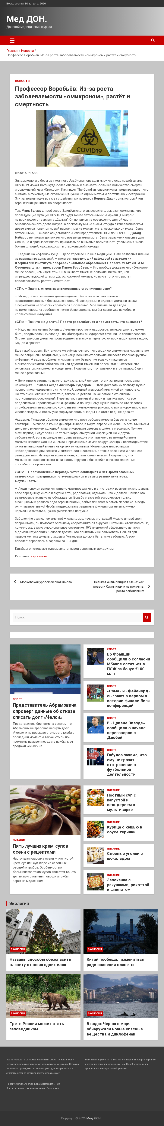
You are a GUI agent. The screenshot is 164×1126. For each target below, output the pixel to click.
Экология (19, 903)
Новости (22, 81)
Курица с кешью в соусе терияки (124, 829)
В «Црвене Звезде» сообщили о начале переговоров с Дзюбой (126, 730)
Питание (19, 840)
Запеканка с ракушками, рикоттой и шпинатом (128, 884)
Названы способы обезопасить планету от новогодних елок (40, 962)
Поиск (147, 617)
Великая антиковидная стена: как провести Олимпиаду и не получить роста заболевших (118, 586)
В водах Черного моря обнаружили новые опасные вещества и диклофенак (115, 1029)
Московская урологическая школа (46, 582)
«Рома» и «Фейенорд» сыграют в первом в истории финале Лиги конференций (128, 698)
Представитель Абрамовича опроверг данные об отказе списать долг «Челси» (44, 711)
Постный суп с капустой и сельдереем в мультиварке (121, 802)
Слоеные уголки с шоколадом (125, 856)
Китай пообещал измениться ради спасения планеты (115, 962)
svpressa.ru (39, 556)
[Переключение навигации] (12, 40)
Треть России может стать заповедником (37, 1026)
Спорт (17, 699)
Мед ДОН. (26, 19)
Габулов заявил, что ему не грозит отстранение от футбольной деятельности (127, 764)
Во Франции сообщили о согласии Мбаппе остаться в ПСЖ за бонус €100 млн (128, 664)
